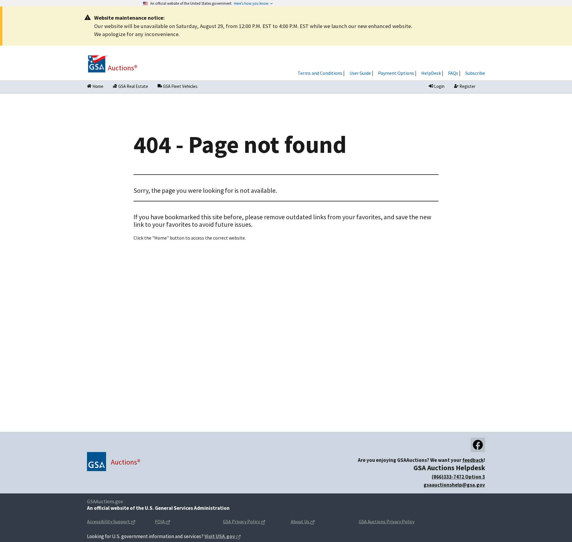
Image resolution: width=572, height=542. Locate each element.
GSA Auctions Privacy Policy (386, 521)
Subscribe (475, 73)
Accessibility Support (116, 521)
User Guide (360, 73)
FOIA (172, 521)
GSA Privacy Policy (252, 521)
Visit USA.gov (222, 537)
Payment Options (396, 73)
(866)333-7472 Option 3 (458, 476)
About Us (312, 521)
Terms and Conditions (320, 73)
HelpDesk (431, 73)
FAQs (453, 73)
